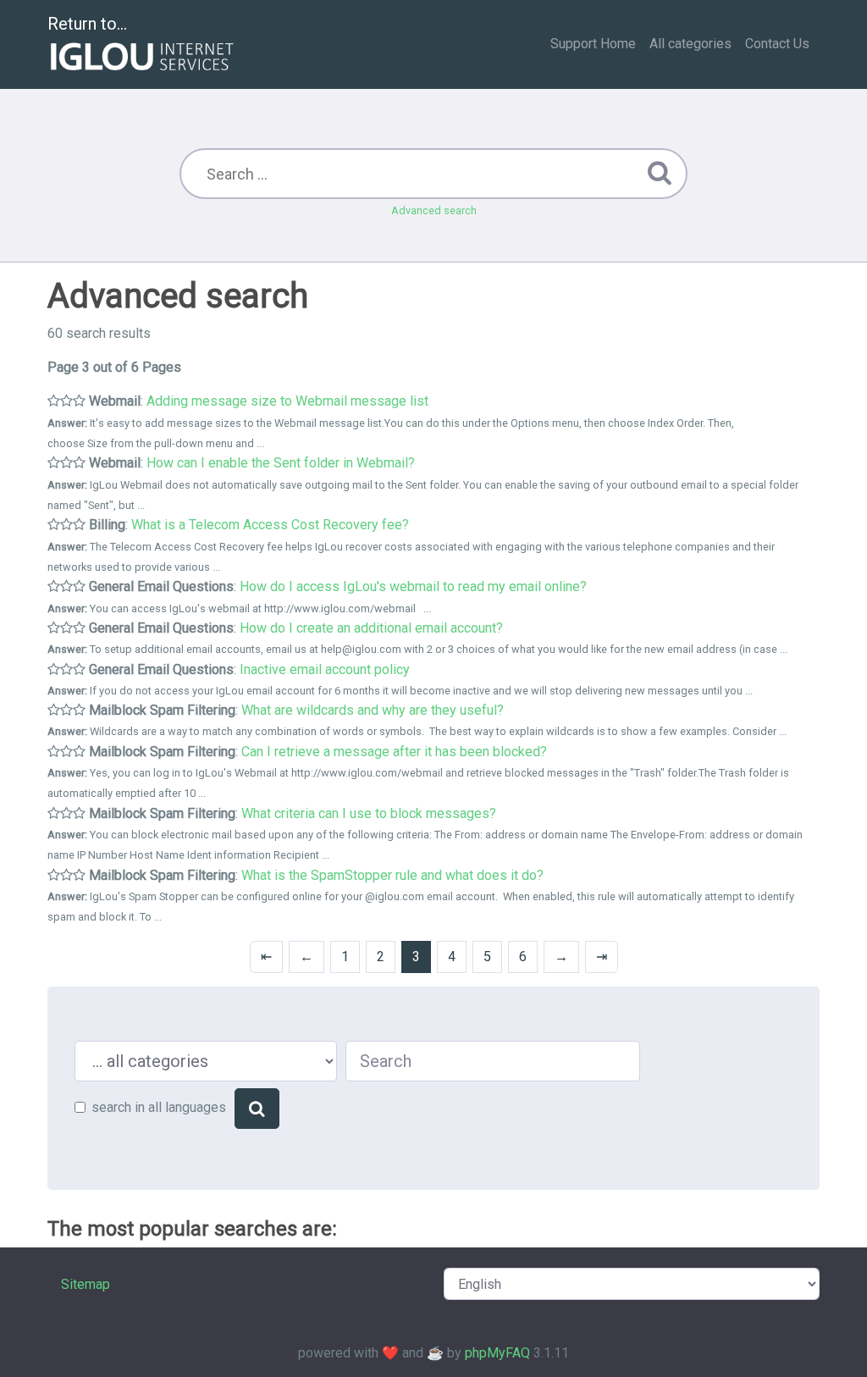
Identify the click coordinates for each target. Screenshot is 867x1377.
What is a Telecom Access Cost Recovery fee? (270, 525)
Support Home (593, 44)
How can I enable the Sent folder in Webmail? (280, 463)
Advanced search (434, 210)
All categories (690, 44)
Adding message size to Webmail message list (287, 401)
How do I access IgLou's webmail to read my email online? (413, 586)
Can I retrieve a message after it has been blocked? (394, 752)
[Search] (257, 1108)
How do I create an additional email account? (371, 628)
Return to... (87, 24)
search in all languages (158, 1107)
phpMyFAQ (497, 1353)
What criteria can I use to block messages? (368, 813)
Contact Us (777, 44)
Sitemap (85, 1284)
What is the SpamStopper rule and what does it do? (392, 875)
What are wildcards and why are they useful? (372, 710)
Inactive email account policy (325, 669)
